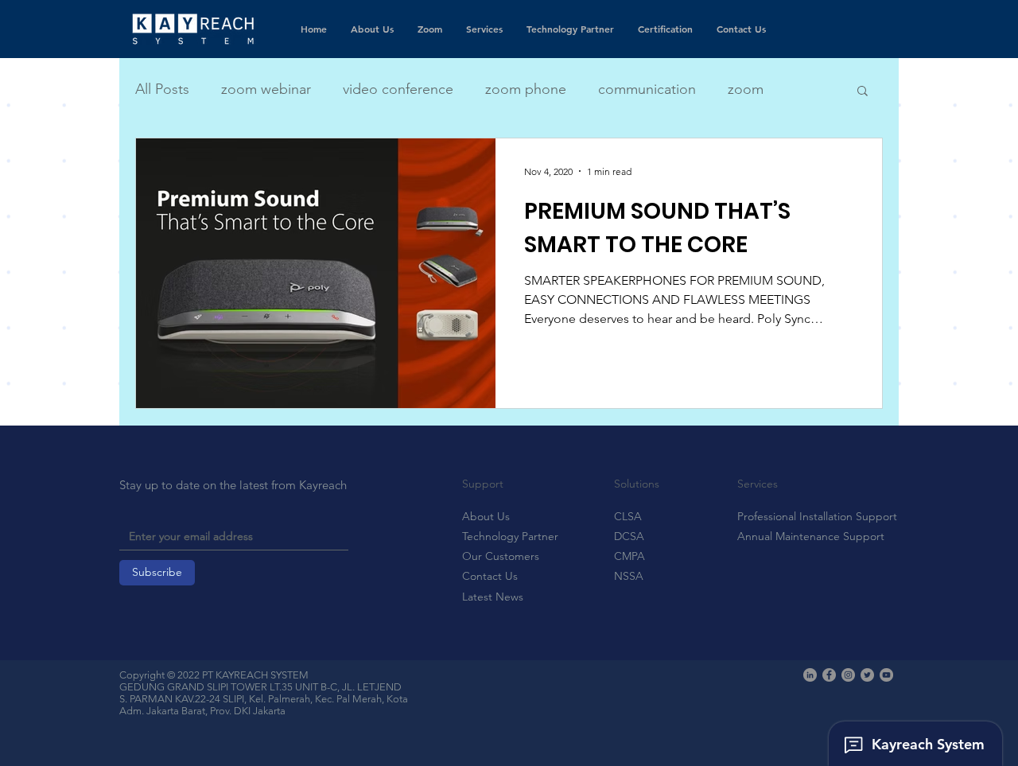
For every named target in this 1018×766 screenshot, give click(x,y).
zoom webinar (266, 89)
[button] (862, 92)
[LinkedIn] (810, 675)
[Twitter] (867, 675)
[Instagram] (848, 675)
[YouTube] (886, 675)
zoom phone (525, 89)
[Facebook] (829, 675)
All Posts (162, 89)
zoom (746, 89)
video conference (398, 89)
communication (647, 89)
